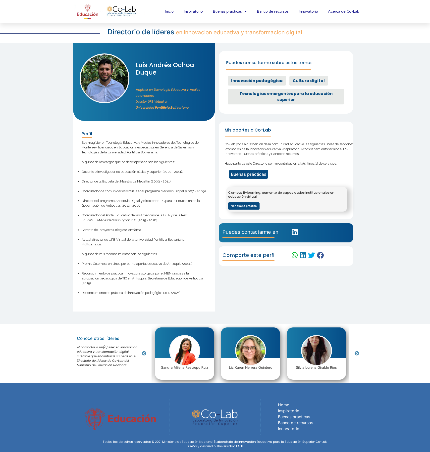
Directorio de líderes (142, 32)
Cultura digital (309, 81)
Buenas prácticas (227, 11)
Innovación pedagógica (257, 81)
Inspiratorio (193, 11)
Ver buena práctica (244, 206)
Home (283, 404)
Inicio (169, 11)
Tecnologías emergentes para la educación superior (286, 96)
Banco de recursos (273, 11)
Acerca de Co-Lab (343, 11)
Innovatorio (308, 11)
